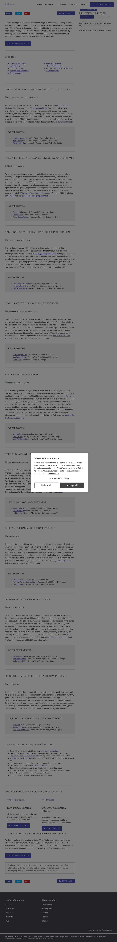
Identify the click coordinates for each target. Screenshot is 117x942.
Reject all (46, 485)
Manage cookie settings (59, 478)
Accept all (72, 485)
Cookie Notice (53, 474)
